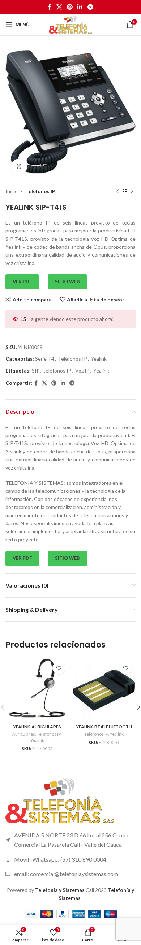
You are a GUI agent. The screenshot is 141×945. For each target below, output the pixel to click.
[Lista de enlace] (70, 859)
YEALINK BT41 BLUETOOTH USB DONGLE (104, 729)
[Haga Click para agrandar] (19, 167)
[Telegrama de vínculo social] (90, 6)
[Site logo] (70, 24)
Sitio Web (67, 281)
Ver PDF (22, 281)
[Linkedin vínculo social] (80, 6)
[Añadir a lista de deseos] (58, 668)
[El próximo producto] (132, 191)
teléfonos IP (57, 370)
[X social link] (59, 6)
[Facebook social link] (50, 6)
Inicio (11, 191)
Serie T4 (44, 359)
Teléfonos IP (40, 191)
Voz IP (82, 370)
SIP (36, 370)
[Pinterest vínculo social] (69, 6)
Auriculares (23, 734)
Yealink (99, 359)
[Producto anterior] (117, 191)
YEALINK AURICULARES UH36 (37, 729)
